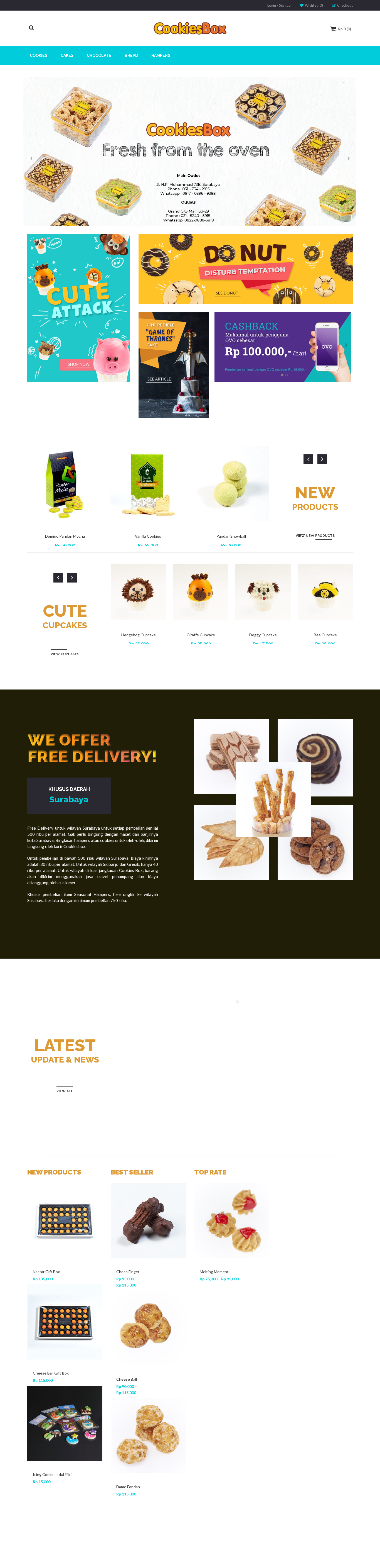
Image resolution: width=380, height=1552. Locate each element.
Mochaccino (210, 1271)
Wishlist (313, 5)
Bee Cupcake (325, 634)
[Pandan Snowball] (64, 1390)
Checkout (345, 5)
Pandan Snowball (231, 536)
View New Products (315, 536)
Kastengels (126, 1379)
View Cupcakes (65, 654)
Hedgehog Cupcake (138, 634)
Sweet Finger (127, 1271)
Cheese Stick (211, 1379)
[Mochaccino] (231, 1220)
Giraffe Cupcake (201, 634)
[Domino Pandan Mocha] (64, 1204)
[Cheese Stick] (231, 1328)
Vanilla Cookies (148, 536)
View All (64, 1091)
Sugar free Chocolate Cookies (218, 1483)
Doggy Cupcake (263, 634)
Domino (123, 1486)
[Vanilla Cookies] (64, 1289)
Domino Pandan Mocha (65, 536)
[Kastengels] (148, 1328)
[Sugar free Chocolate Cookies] (231, 1429)
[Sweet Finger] (148, 1220)
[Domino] (148, 1435)
